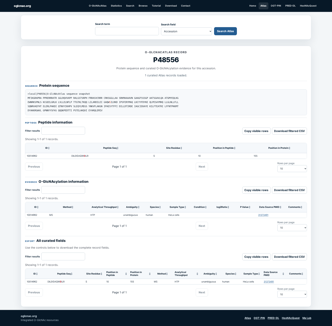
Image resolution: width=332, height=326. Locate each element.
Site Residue (173, 148)
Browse (143, 5)
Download (171, 5)
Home (252, 5)
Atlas (263, 5)
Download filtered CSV (289, 131)
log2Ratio (221, 207)
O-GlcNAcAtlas (98, 5)
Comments (294, 207)
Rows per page (285, 163)
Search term (102, 23)
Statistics (116, 5)
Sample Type (177, 207)
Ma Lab (306, 318)
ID (46, 148)
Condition (199, 207)
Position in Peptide (223, 148)
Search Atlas (225, 31)
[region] (166, 151)
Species (154, 207)
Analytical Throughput (104, 207)
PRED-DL (290, 5)
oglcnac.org (22, 6)
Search (130, 5)
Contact (185, 5)
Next (202, 166)
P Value (244, 207)
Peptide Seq (110, 148)
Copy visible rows (256, 131)
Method (67, 207)
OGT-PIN (276, 5)
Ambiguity (132, 207)
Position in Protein (278, 148)
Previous (34, 166)
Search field (168, 24)
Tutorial (156, 5)
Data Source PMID (269, 207)
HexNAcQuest (308, 5)
